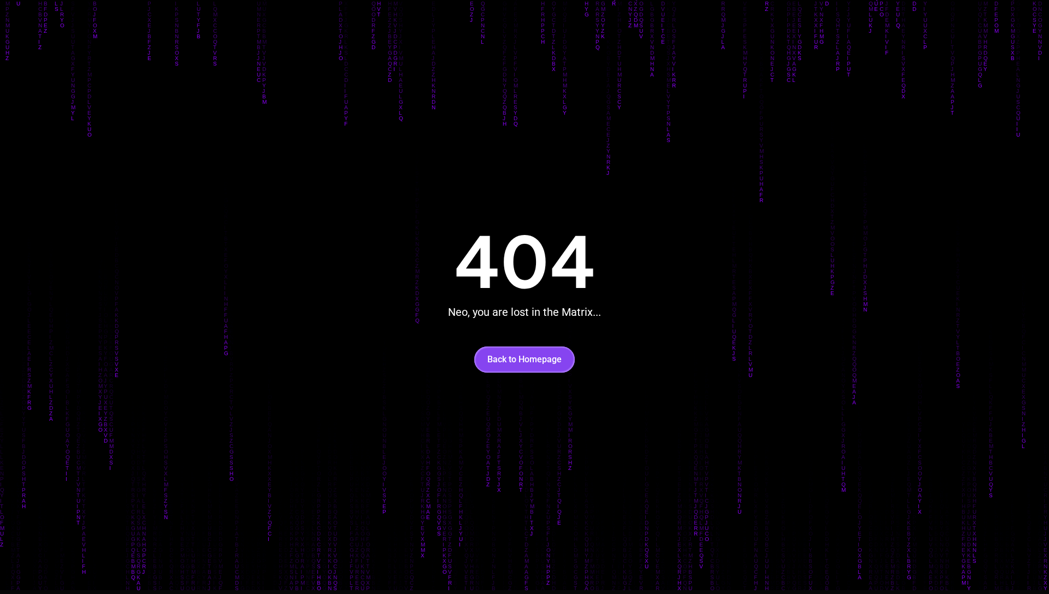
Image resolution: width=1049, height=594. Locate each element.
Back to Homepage (524, 359)
